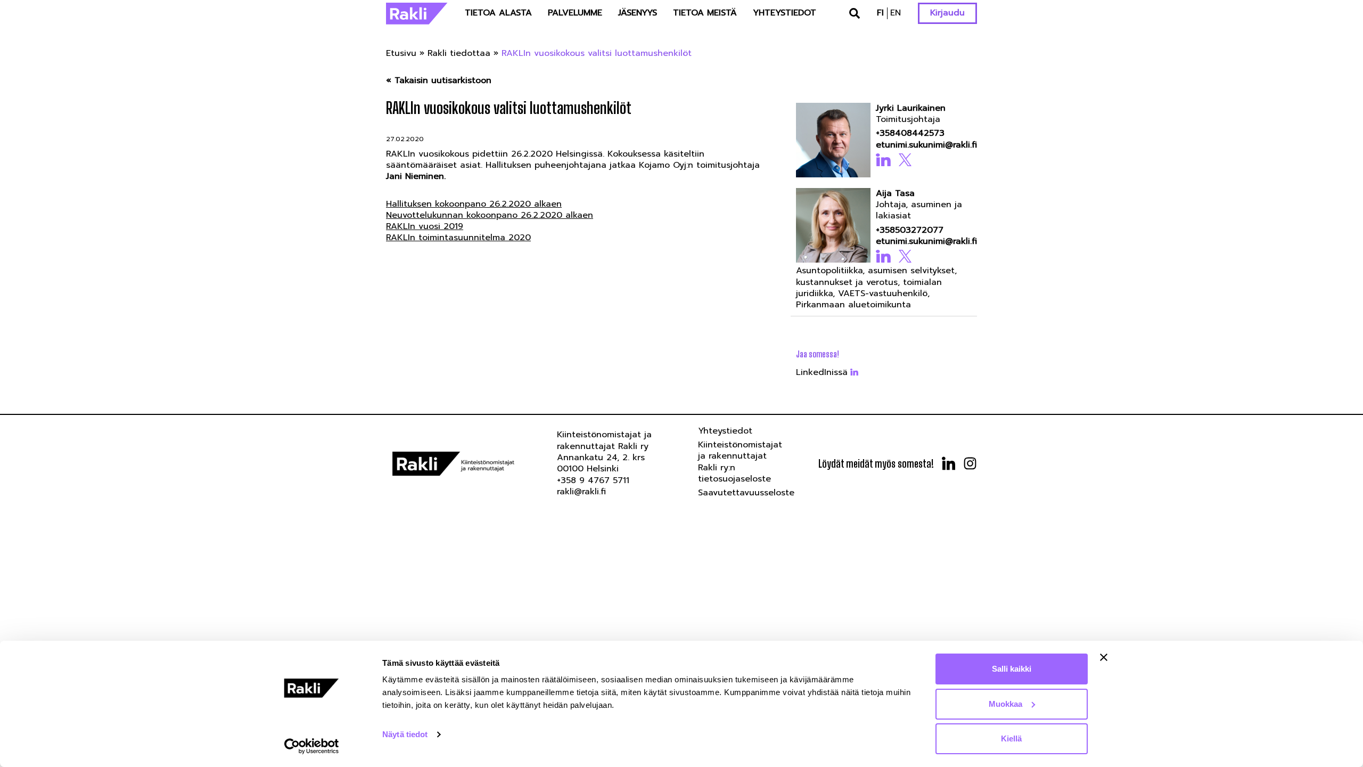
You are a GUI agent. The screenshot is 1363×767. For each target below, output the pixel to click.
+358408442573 (910, 133)
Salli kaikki (1011, 668)
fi (880, 12)
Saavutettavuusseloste (746, 492)
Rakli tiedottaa (459, 53)
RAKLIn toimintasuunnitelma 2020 (458, 237)
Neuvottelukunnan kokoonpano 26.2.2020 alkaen (489, 215)
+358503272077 (909, 230)
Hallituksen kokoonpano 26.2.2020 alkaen (474, 204)
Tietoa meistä (705, 12)
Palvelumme (575, 12)
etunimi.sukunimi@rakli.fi (923, 145)
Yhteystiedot (784, 12)
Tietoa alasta (498, 12)
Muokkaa (1005, 703)
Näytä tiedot (405, 734)
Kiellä (1011, 738)
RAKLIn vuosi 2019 (424, 226)
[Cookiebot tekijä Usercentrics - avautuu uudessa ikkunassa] (311, 746)
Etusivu (401, 53)
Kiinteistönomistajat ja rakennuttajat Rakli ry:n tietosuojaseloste (740, 461)
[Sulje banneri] (1103, 657)
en (895, 12)
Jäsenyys (637, 12)
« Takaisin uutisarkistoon (438, 80)
